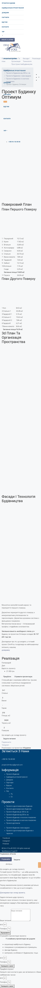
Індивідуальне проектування (13, 8)
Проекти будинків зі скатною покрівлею (21, 820)
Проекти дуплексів (13, 823)
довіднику (6, 650)
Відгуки (4, 22)
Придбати (7, 677)
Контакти (5, 27)
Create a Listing (7, 40)
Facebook (6, 838)
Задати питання (9, 739)
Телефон (3, 929)
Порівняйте (5, 859)
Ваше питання (5, 920)
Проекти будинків (8, 3)
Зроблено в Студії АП (9, 851)
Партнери (5, 17)
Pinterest (6, 844)
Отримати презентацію (23, 677)
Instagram (6, 841)
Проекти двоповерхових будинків (18, 809)
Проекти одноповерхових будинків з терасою (19, 832)
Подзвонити (6, 742)
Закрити (17, 860)
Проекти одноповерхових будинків (19, 806)
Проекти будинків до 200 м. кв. (17, 812)
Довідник (5, 12)
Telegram (5, 745)
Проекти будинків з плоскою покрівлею (21, 817)
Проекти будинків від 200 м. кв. (17, 815)
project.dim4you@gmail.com (12, 765)
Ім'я (1, 925)
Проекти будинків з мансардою (18, 828)
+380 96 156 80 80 (8, 759)
